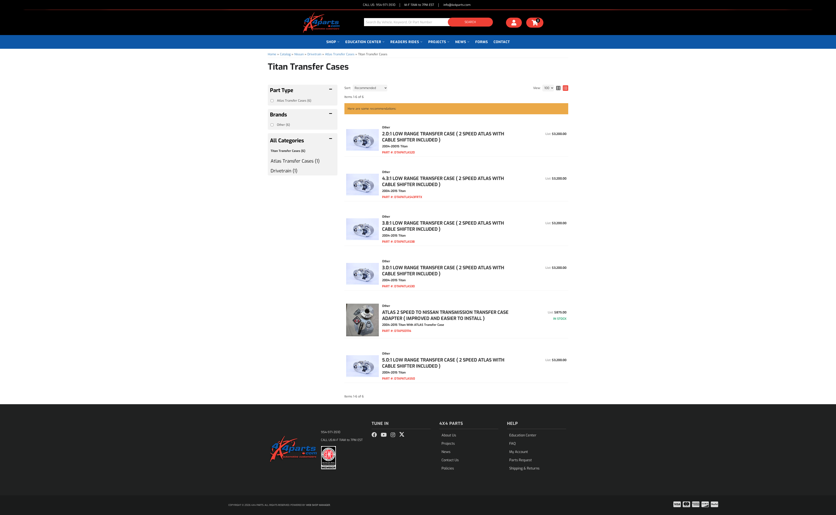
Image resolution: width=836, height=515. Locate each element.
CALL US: (379, 5)
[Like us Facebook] (374, 435)
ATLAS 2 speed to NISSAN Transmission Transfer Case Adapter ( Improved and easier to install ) (445, 315)
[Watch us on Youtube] (384, 435)
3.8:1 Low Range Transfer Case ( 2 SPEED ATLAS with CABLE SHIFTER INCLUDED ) (443, 226)
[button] (430, 22)
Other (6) (283, 125)
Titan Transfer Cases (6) (288, 151)
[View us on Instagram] (393, 435)
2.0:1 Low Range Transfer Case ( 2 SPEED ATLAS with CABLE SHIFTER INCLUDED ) (443, 137)
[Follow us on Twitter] (402, 434)
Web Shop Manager (318, 505)
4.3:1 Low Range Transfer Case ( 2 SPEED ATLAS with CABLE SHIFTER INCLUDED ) (443, 181)
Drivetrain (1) (284, 171)
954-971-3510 (330, 432)
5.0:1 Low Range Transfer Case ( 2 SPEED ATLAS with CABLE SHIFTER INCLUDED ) (443, 363)
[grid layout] (558, 88)
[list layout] (565, 88)
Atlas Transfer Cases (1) (295, 161)
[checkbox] (272, 124)
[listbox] (370, 88)
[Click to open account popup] (514, 23)
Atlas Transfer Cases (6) (294, 101)
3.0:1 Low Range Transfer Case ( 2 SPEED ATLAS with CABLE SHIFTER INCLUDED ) (443, 271)
